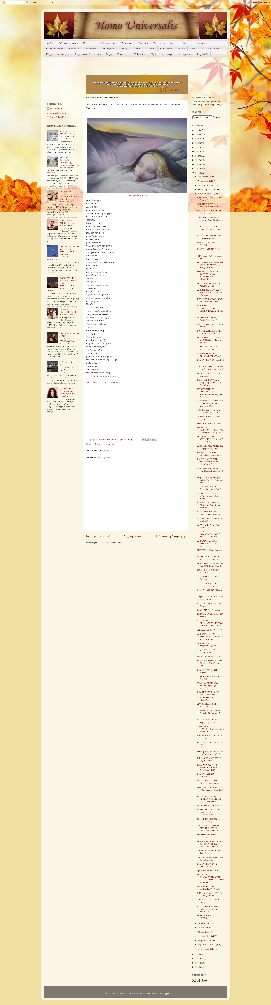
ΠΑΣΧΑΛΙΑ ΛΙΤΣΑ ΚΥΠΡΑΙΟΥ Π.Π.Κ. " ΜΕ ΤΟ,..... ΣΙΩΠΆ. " (210, 439)
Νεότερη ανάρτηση (98, 536)
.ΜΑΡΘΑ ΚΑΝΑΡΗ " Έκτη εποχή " (209, 418)
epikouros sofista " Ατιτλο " (209, 423)
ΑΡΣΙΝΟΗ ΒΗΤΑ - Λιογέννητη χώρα (206, 644)
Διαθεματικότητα (107, 43)
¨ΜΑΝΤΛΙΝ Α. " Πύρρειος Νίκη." (209, 257)
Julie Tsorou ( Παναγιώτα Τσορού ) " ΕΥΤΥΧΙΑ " (209, 411)
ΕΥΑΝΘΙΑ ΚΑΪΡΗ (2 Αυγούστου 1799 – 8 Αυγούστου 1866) (207, 767)
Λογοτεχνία (107, 48)
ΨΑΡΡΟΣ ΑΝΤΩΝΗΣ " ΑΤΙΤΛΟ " (207, 243)
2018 (197, 164)
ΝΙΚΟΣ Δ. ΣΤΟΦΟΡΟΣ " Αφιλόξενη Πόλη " (208, 318)
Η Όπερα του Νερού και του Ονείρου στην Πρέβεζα (67, 366)
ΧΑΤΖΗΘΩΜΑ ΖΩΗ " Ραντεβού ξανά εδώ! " (209, 488)
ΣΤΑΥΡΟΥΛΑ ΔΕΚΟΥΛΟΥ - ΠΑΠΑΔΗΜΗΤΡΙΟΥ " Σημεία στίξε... (210, 403)
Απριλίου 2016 (205, 936)
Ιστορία (201, 43)
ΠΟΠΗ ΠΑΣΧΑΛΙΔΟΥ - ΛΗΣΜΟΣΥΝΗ (208, 284)
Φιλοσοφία (167, 54)
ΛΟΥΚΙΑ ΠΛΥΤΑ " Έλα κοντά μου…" (208, 526)
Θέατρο (174, 43)
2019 (197, 160)
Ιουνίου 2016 (204, 927)
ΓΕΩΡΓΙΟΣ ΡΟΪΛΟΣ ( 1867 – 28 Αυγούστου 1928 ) (210, 300)
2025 (197, 134)
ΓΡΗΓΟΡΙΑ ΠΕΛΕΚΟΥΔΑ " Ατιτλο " (210, 604)
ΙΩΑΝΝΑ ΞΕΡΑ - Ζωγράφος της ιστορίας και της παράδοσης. (68, 392)
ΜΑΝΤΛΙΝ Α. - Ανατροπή (209, 609)
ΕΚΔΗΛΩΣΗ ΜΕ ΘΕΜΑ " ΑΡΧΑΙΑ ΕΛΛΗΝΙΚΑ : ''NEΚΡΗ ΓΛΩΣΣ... (209, 505)
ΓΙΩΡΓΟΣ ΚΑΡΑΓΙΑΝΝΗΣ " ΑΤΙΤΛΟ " (210, 737)
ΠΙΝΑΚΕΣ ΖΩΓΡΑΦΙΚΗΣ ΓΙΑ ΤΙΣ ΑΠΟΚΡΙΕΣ (68, 312)
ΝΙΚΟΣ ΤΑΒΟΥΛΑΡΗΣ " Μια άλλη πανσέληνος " (209, 557)
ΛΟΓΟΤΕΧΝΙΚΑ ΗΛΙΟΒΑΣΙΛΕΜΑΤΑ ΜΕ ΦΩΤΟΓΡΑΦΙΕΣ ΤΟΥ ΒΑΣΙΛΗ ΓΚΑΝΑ (62, 284)
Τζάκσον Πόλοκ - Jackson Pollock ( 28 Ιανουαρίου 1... (209, 713)
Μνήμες (123, 48)
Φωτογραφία (185, 54)
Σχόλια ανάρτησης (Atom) (110, 542)
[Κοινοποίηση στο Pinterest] (155, 439)
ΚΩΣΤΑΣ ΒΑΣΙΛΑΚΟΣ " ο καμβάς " (209, 519)
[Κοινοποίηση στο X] (149, 439)
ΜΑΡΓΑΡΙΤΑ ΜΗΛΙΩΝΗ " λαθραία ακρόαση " (209, 237)
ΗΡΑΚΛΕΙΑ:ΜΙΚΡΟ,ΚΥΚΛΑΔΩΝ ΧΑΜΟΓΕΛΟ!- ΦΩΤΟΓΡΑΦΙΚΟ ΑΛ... (210, 844)
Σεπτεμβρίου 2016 (207, 189)
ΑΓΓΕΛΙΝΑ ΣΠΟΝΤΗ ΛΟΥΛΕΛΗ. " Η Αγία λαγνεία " (208, 543)
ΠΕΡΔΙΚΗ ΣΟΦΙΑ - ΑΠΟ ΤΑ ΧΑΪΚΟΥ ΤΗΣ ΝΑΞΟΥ (210, 564)
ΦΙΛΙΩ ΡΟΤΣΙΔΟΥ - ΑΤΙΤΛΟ (206, 916)
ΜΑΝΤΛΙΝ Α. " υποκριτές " (210, 805)
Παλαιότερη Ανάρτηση (170, 536)
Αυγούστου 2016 (206, 193)
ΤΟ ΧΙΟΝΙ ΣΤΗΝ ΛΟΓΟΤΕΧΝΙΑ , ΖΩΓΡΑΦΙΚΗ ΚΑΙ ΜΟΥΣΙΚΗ (68, 135)
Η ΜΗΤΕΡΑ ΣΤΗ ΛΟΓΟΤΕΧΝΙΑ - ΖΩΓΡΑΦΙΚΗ (67, 223)
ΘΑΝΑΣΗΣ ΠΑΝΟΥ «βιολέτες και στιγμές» (209, 453)
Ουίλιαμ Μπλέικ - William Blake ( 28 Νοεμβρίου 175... (209, 663)
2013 (197, 962)
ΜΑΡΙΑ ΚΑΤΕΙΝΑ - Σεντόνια (206, 775)
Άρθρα (50, 43)
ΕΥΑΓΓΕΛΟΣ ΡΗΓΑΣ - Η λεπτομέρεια (209, 212)
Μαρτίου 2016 (205, 940)
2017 (197, 168)
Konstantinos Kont (58, 113)
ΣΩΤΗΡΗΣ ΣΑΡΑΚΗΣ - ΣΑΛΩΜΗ (208, 578)
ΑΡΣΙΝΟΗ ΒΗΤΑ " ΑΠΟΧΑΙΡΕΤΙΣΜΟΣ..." (209, 205)
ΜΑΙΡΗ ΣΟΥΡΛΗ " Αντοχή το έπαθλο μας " (210, 325)
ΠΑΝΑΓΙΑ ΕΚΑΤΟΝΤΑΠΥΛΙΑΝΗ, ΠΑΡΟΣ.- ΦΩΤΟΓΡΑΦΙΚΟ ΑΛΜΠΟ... (210, 878)
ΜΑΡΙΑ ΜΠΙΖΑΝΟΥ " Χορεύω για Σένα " (207, 721)
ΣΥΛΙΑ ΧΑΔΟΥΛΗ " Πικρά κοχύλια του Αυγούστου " (210, 367)
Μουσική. (150, 48)
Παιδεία (181, 48)
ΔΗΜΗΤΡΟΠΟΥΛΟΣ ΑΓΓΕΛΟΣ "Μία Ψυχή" (209, 354)
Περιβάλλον (196, 48)
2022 (197, 147)
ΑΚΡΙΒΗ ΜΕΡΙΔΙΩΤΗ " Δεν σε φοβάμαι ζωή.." (210, 858)
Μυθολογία (166, 48)
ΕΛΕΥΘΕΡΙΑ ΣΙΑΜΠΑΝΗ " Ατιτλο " (210, 198)
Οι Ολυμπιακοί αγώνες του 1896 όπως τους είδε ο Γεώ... (210, 745)
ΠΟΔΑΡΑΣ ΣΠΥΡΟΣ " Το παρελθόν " (209, 374)
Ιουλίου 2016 (204, 923)
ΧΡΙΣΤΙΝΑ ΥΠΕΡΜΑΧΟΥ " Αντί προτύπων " (210, 347)
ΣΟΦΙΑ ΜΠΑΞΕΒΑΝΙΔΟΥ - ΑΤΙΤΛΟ (210, 677)
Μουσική (136, 48)
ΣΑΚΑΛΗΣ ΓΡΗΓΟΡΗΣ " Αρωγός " (209, 901)
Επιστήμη (143, 43)
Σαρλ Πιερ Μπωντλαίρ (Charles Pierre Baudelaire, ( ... (210, 220)
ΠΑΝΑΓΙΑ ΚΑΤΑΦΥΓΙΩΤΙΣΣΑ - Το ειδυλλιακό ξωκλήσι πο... (210, 430)
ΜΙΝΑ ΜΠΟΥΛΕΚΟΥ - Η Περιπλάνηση (209, 759)
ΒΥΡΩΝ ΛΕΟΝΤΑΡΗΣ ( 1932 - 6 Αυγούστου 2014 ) (210, 790)
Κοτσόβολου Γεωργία (60, 117)
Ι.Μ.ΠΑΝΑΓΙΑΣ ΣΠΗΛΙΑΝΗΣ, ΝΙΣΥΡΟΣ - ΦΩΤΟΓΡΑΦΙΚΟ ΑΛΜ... (210, 623)
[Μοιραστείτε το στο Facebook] (152, 439)
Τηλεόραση (140, 54)
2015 (197, 954)
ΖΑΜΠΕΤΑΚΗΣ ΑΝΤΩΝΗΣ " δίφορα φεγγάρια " (210, 447)
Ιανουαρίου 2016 (206, 948)
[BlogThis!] (147, 439)
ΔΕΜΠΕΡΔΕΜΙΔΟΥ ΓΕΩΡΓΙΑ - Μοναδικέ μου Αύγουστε (210, 729)
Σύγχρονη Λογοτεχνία (58, 54)
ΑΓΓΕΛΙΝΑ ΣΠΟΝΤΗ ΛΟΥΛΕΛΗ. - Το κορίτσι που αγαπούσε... (209, 636)
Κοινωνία (74, 48)
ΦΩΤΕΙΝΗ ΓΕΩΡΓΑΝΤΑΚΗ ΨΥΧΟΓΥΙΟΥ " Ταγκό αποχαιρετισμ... (210, 265)
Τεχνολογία (123, 54)
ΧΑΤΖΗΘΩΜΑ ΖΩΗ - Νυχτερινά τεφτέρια (208, 584)
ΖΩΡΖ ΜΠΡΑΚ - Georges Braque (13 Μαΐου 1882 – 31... (210, 229)
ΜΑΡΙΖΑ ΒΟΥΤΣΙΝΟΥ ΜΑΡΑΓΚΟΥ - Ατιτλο (208, 887)
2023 (197, 142)
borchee (150, 993)
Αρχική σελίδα (133, 536)
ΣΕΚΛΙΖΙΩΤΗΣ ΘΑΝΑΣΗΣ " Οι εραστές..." (210, 820)
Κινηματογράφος (55, 48)
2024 (197, 138)
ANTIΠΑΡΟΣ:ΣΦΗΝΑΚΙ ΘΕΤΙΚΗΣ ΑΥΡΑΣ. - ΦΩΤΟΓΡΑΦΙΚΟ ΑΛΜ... (209, 828)
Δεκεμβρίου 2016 (206, 176)
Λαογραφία (90, 48)
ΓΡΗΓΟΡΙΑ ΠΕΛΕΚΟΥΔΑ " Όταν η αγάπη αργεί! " (210, 332)
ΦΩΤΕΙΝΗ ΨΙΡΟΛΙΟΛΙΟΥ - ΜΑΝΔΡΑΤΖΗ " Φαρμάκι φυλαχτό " (210, 340)
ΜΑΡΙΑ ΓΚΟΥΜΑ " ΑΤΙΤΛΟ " (210, 361)
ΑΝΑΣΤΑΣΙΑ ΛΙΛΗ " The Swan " (209, 851)
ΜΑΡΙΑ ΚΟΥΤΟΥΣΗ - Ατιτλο (207, 671)
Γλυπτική (88, 43)
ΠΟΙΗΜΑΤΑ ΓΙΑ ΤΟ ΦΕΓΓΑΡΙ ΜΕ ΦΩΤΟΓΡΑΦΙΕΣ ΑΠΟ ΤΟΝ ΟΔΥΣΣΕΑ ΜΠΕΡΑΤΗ (63, 253)
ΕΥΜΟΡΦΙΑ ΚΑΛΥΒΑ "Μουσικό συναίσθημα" (209, 513)
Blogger (165, 993)
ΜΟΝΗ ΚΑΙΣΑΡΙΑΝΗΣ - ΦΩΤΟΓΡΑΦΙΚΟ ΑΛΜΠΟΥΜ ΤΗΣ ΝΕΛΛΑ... (209, 696)
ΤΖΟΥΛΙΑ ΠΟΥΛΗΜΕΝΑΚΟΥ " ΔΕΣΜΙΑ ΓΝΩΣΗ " (208, 534)
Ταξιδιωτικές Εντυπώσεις (88, 54)
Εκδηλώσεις (127, 43)
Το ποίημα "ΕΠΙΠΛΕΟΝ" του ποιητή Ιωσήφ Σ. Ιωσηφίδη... (208, 685)
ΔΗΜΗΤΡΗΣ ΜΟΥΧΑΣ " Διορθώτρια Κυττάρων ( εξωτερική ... (210, 292)
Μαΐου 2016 (204, 931)
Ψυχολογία (202, 54)
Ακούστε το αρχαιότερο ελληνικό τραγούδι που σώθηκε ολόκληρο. (69, 196)
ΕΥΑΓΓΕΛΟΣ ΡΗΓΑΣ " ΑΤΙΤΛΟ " (208, 571)
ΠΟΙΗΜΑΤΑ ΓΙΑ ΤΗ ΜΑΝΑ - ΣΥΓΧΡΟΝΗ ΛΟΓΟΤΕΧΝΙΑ (69, 337)
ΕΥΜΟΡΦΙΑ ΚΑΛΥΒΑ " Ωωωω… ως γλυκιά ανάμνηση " (208, 909)
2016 (197, 172)
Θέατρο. (187, 43)
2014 (197, 958)
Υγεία (154, 54)
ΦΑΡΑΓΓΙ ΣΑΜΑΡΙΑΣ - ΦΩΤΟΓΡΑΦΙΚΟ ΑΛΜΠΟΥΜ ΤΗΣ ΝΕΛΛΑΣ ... (208, 275)
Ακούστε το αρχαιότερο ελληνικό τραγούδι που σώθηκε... (209, 496)
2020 (197, 155)
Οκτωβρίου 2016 (206, 185)
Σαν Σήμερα (214, 48)
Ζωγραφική (159, 43)
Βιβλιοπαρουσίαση (68, 43)
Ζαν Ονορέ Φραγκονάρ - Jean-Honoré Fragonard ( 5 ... (210, 471)
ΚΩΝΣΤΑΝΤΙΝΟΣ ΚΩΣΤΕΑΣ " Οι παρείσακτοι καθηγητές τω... (209, 393)
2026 (197, 130)
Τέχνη (109, 54)
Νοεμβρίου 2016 (206, 180)
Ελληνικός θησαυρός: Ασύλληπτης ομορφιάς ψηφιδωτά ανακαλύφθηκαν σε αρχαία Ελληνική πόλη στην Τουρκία (63, 165)
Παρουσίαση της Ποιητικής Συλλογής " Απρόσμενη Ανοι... (210, 480)
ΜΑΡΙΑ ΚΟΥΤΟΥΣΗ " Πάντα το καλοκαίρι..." (209, 781)
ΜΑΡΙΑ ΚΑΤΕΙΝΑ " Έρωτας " (210, 591)
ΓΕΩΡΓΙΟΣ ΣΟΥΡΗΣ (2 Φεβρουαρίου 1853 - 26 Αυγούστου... (209, 382)
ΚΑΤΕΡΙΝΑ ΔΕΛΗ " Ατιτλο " (210, 551)
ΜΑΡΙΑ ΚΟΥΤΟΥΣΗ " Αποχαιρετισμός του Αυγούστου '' (208, 461)
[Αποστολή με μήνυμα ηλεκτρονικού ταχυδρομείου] (144, 439)
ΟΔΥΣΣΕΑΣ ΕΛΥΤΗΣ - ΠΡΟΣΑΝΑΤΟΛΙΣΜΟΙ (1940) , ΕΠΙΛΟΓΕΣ (209, 799)
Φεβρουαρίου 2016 (207, 944)
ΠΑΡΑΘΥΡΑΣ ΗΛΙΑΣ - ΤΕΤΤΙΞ (208, 836)
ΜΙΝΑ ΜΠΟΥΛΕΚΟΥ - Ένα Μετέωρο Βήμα (210, 894)
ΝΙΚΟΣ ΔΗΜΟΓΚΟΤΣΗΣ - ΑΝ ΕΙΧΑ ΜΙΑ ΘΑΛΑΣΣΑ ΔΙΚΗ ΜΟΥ (209, 812)
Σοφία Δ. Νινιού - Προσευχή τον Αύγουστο (210, 597)
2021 (197, 151)
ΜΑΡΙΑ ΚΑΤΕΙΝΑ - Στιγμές (210, 656)
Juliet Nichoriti (56, 108)
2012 (197, 967)
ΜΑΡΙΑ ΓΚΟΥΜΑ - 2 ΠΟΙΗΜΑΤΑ (207, 865)
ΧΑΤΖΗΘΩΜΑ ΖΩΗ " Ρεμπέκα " (207, 705)
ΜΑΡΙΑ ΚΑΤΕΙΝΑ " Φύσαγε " (210, 250)
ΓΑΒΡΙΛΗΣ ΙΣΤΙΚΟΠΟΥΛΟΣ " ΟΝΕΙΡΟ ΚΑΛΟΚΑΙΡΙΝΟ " (210, 309)
